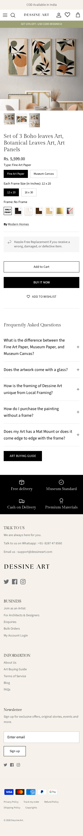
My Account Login (16, 635)
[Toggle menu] (5, 15)
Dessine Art (17, 820)
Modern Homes (18, 224)
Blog (7, 683)
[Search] (15, 15)
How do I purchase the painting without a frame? (31, 412)
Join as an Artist (15, 608)
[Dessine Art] (36, 15)
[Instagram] (23, 581)
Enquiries (10, 622)
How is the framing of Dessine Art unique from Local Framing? (33, 389)
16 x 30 (28, 191)
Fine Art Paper (15, 173)
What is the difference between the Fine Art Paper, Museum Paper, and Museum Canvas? (34, 347)
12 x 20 (11, 191)
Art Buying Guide (15, 669)
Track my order (31, 802)
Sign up (15, 751)
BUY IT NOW (41, 282)
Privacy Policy (11, 802)
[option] (41, 69)
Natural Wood (49, 211)
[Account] (58, 15)
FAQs (7, 689)
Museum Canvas (44, 173)
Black (18, 211)
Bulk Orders (12, 628)
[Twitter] (6, 581)
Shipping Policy (12, 807)
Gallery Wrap (70, 211)
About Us (10, 662)
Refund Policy (51, 802)
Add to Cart (41, 267)
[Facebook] (14, 581)
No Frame (8, 211)
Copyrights (31, 807)
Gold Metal (60, 211)
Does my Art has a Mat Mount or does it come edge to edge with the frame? (38, 434)
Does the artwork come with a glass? (36, 370)
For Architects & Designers (21, 615)
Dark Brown (39, 211)
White (28, 211)
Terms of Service (15, 676)
